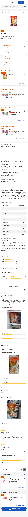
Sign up (14, 2)
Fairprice (9, 38)
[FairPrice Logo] (7, 3)
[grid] (14, 79)
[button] (26, 13)
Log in (20, 2)
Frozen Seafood (5, 12)
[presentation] (14, 319)
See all (25, 474)
